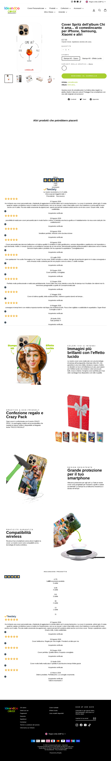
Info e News (49, 12)
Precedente (50, 196)
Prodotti (52, 8)
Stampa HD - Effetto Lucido (92, 58)
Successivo (60, 196)
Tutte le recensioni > (55, 680)
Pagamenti (23, 713)
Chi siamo (23, 707)
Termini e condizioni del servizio (30, 725)
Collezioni (65, 8)
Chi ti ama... (72, 85)
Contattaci (23, 722)
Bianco (64, 68)
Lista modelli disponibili (56, 713)
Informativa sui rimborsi (27, 728)
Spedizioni (23, 719)
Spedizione (75, 42)
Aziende (62, 12)
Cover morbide (53, 707)
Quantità (66, 46)
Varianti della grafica (77, 64)
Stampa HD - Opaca (71, 58)
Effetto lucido (53, 710)
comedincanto (73, 82)
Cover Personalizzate (36, 8)
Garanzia (23, 716)
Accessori (78, 8)
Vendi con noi (24, 710)
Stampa (65, 55)
